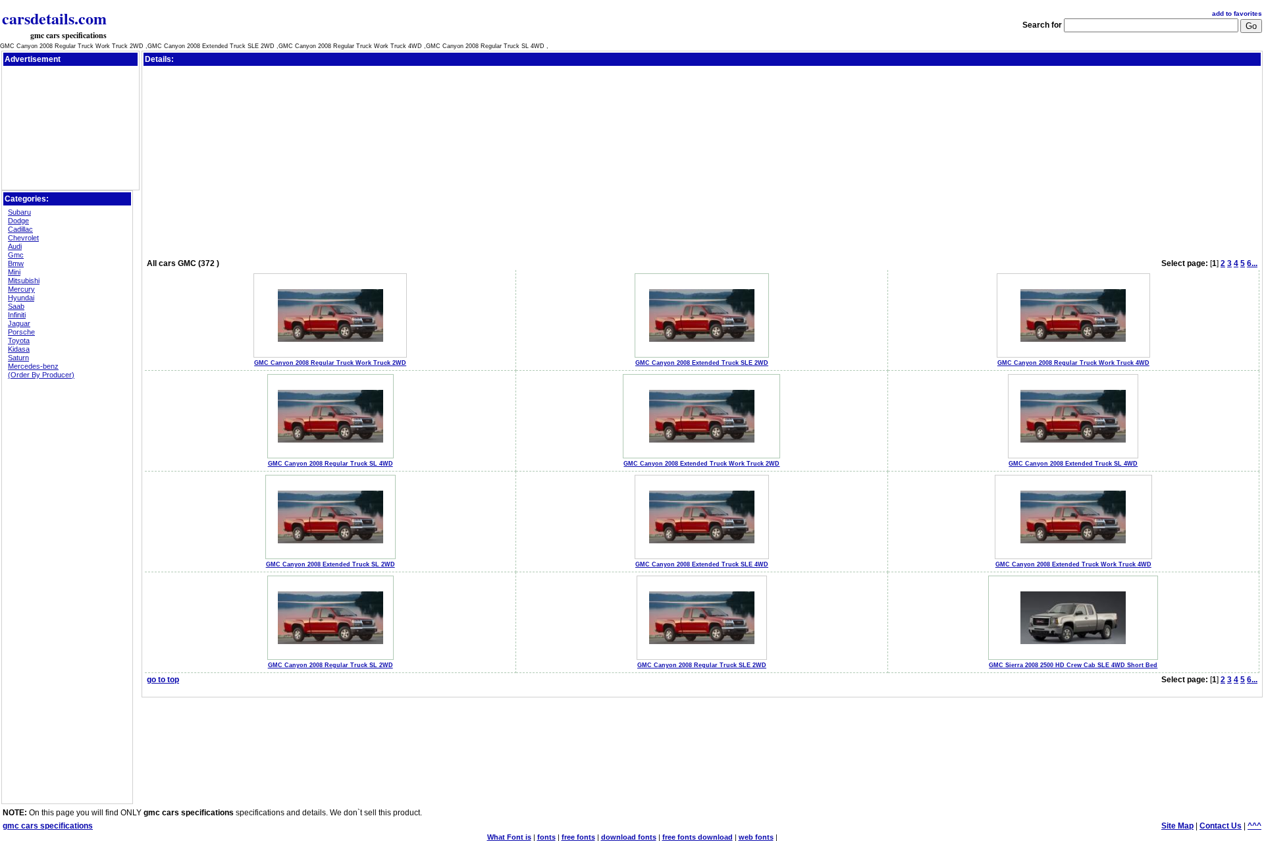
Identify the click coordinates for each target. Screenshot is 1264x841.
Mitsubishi (24, 281)
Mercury (21, 289)
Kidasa (19, 349)
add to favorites (1237, 13)
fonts (546, 837)
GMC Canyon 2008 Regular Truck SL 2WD (330, 665)
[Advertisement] (70, 98)
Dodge (18, 221)
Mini (14, 272)
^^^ (1254, 825)
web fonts (756, 837)
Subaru (19, 212)
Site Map (1177, 825)
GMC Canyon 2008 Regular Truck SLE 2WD (701, 665)
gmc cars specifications (68, 35)
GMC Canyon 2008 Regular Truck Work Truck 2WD (330, 363)
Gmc (16, 255)
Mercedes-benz (33, 366)
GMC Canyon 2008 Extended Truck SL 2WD (330, 564)
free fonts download (697, 837)
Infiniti (17, 315)
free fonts (578, 837)
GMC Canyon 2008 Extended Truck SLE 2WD (701, 363)
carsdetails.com (54, 18)
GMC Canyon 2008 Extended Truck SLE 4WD (701, 564)
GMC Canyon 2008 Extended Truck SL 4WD (1073, 463)
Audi (15, 246)
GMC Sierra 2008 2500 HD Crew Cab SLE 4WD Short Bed (1073, 665)
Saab (16, 306)
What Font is (509, 837)
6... (1252, 263)
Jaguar (19, 323)
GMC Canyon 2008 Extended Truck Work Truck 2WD (701, 463)
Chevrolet (23, 238)
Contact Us (1220, 825)
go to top (163, 679)
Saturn (18, 358)
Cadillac (20, 229)
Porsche (21, 332)
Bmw (16, 263)
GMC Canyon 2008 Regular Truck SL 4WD (330, 463)
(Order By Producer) (41, 375)
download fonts (628, 837)
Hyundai (21, 298)
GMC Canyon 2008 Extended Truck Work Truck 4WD (1073, 564)
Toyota (19, 340)
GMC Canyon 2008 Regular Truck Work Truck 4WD (1073, 363)
